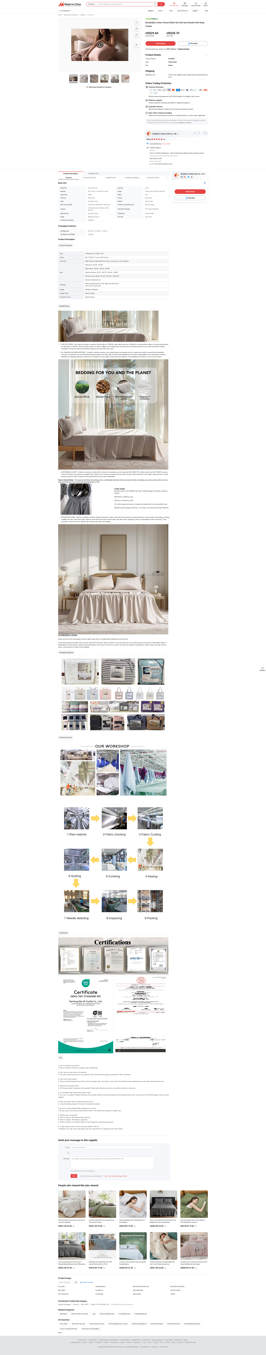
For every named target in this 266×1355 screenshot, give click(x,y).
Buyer (160, 11)
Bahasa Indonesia (191, 1342)
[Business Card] (205, 183)
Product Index (169, 1340)
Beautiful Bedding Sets (107, 1314)
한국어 (150, 1342)
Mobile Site (178, 1340)
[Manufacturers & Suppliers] (69, 4)
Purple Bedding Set (141, 1314)
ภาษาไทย (167, 1342)
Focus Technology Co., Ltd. (119, 1347)
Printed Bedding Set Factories (118, 1324)
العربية (144, 1342)
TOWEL (172, 1294)
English (84, 1342)
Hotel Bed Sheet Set (173, 1324)
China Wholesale (124, 1340)
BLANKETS (99, 1290)
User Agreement (144, 1347)
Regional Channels (157, 1340)
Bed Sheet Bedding (157, 1324)
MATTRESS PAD (138, 1290)
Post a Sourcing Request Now (116, 1176)
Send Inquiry (160, 43)
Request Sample (183, 49)
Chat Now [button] (194, 43)
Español (91, 1342)
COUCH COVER (175, 1290)
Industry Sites (146, 1340)
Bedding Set (90, 15)
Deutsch (129, 1342)
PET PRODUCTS (63, 1294)
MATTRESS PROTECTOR (141, 1286)
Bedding (82, 15)
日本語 (156, 1342)
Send (74, 1176)
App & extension (182, 11)
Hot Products (82, 1340)
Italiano (123, 1342)
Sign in (206, 5)
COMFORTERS (100, 1286)
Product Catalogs (87, 1282)
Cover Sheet (64, 1324)
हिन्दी (161, 1342)
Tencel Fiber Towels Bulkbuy (90, 1329)
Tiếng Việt (180, 1342)
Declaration (154, 1347)
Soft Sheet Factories (78, 1324)
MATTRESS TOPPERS (177, 1286)
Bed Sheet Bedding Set (139, 1324)
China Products (92, 1340)
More (60, 1333)
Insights (185, 1340)
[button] (163, 177)
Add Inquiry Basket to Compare (100, 87)
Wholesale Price (135, 1340)
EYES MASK (99, 1294)
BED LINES (61, 1290)
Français (105, 1342)
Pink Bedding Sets (124, 1314)
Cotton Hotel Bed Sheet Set (68, 1329)
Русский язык (114, 1342)
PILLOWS (61, 1286)
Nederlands (137, 1342)
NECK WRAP (137, 1294)
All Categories (65, 11)
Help (170, 11)
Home (60, 15)
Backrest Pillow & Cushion (79, 1314)
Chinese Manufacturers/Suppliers (108, 1340)
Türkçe (173, 1342)
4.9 (182, 177)
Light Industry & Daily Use (71, 15)
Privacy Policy (164, 1347)
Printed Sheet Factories (96, 1324)
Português (98, 1342)
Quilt (93, 1314)
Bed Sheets (63, 1314)
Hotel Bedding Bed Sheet (192, 1324)
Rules (206, 11)
